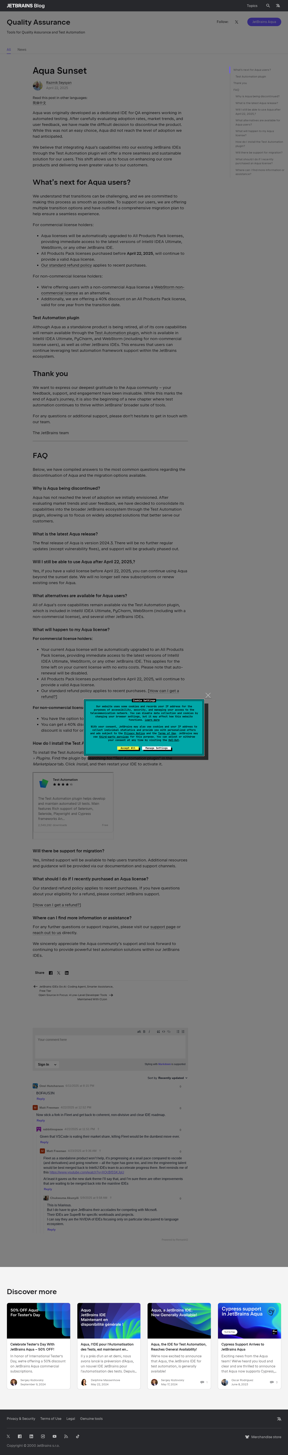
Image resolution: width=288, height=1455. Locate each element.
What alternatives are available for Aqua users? (258, 122)
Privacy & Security (21, 1419)
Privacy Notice (134, 733)
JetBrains (44, 1446)
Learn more (152, 720)
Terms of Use (167, 733)
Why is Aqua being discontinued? (258, 96)
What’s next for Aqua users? (252, 69)
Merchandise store (265, 1439)
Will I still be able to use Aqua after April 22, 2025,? (258, 111)
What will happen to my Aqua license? (255, 133)
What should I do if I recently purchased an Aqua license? (254, 161)
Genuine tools (91, 1419)
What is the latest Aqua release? (257, 103)
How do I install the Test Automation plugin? (259, 144)
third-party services (114, 736)
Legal (70, 1419)
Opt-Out (173, 740)
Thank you (240, 83)
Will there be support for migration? (259, 152)
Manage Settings (156, 748)
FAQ (236, 89)
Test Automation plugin (251, 76)
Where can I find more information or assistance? (260, 172)
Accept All (128, 748)
